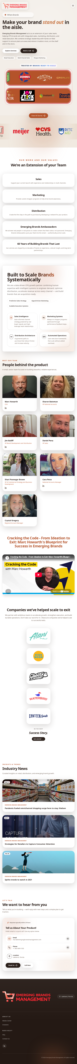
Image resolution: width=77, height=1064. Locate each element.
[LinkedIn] (4, 1046)
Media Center (7, 1021)
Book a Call (27, 51)
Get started (38, 739)
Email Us (11, 965)
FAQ (3, 1035)
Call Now (27, 965)
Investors (5, 1025)
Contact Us (6, 1039)
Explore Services (10, 51)
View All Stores (37, 116)
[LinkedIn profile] (6, 408)
